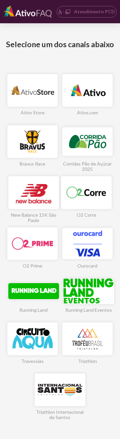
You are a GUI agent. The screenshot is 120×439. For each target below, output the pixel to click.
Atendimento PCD (94, 11)
